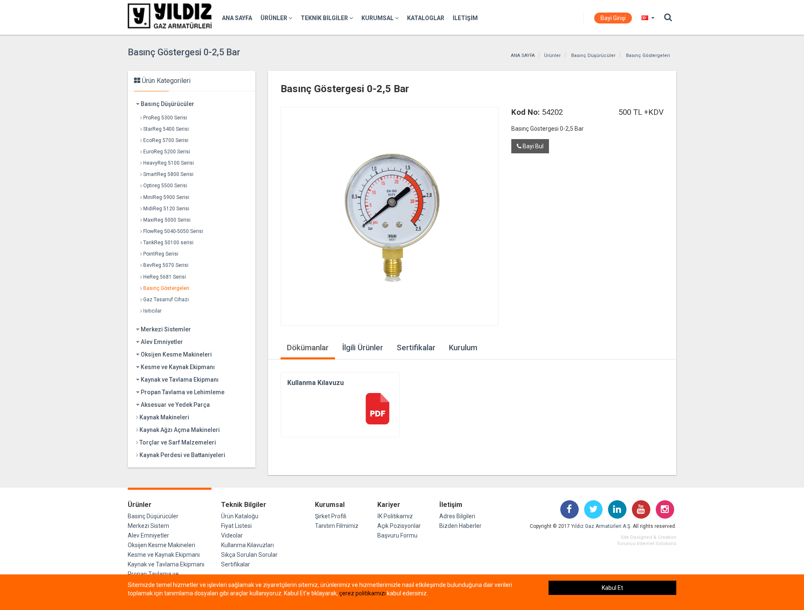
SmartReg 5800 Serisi (168, 174)
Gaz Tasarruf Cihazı (166, 299)
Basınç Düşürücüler (593, 55)
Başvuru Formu (397, 535)
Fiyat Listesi (236, 525)
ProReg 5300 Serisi (165, 118)
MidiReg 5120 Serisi (166, 209)
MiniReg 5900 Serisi (166, 197)
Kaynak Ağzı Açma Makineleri (179, 429)
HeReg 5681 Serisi (164, 277)
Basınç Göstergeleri (648, 55)
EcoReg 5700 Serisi (165, 140)
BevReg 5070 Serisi (165, 265)
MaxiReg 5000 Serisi (167, 220)
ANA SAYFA (237, 18)
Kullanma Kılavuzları (247, 545)
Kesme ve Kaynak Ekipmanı (178, 367)
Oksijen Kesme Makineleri (176, 354)
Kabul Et (612, 587)
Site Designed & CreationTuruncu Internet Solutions (646, 540)
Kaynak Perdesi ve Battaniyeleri (182, 455)
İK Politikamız (395, 516)
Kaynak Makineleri (164, 417)
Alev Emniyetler (162, 342)
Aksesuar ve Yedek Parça (175, 404)
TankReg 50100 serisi (168, 243)
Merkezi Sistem (148, 525)
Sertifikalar (416, 347)
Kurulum (463, 347)
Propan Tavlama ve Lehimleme (182, 392)
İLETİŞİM (465, 18)
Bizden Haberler (460, 525)
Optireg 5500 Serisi (165, 186)
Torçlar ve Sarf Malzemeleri (177, 442)
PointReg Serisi (160, 254)
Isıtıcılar (152, 311)
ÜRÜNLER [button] (274, 18)
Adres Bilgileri (457, 516)
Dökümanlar (308, 347)
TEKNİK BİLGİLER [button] (325, 18)
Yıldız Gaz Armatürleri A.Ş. (601, 526)
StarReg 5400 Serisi (166, 129)
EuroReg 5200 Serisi (166, 152)
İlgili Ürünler (362, 347)
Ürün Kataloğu (239, 516)
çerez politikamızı (362, 593)
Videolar (232, 535)
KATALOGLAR (425, 18)
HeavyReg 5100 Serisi (168, 163)
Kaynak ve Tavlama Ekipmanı (180, 379)
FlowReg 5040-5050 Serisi (173, 231)
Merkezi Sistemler (166, 329)
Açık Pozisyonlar (399, 525)
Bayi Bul (532, 146)
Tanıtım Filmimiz (336, 525)
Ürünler (552, 55)
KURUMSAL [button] (378, 18)
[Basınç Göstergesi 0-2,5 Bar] (389, 216)
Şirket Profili (330, 516)
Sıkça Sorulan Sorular (249, 554)
